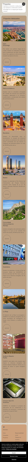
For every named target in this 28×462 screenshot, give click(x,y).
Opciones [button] (14, 459)
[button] (7, 194)
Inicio (4, 433)
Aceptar (14, 453)
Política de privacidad (11, 449)
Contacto (17, 441)
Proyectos (5, 437)
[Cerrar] (26, 444)
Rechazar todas (14, 456)
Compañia (5, 435)
